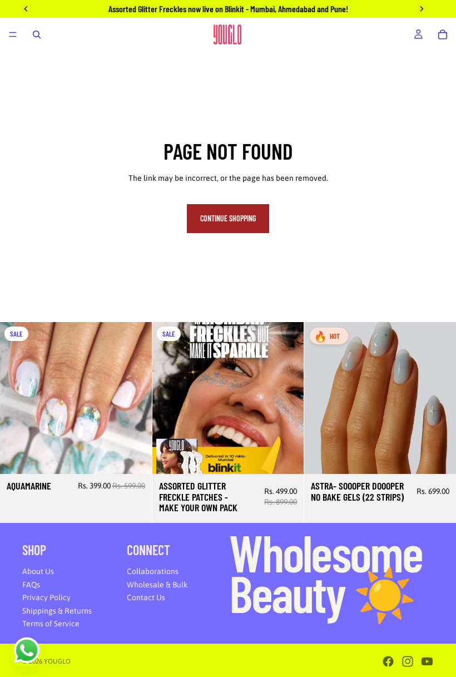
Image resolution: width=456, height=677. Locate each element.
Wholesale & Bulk (157, 584)
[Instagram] (407, 661)
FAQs (31, 584)
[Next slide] (135, 398)
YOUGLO (57, 661)
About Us (38, 571)
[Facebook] (388, 661)
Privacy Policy (46, 597)
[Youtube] (427, 661)
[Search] (36, 34)
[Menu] (13, 34)
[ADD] (135, 457)
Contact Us (146, 597)
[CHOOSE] (287, 457)
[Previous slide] (16, 398)
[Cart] (442, 34)
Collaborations (153, 571)
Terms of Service (51, 624)
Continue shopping (228, 218)
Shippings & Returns (57, 610)
